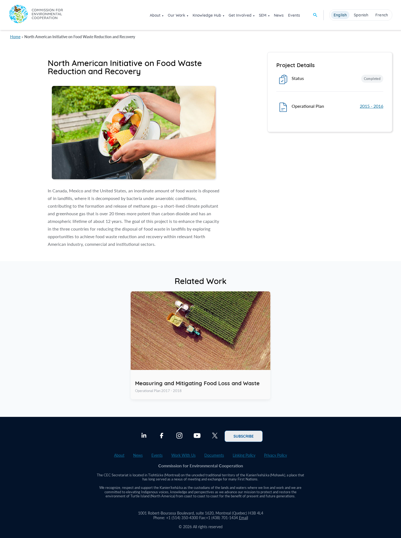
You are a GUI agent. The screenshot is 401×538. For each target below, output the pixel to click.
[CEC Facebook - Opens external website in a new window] (161, 436)
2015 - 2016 (371, 106)
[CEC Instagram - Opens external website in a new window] (179, 436)
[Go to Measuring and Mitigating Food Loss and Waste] (200, 345)
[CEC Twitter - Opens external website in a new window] (214, 436)
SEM (263, 15)
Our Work (176, 15)
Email (243, 517)
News (279, 15)
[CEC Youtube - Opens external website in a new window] (197, 436)
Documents (214, 455)
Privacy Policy (275, 455)
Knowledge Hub (207, 15)
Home (15, 36)
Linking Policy (244, 455)
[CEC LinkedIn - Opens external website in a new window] (143, 436)
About (155, 15)
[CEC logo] (36, 15)
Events (294, 15)
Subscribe (244, 436)
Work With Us (183, 455)
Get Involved (240, 15)
